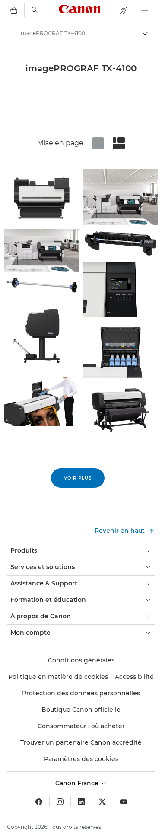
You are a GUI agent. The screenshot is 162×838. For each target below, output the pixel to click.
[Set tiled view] (98, 143)
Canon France (77, 783)
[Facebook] (38, 801)
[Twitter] (102, 801)
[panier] (14, 10)
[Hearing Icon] (123, 10)
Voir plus (78, 478)
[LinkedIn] (81, 801)
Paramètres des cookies (81, 759)
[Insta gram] (60, 801)
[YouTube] (123, 801)
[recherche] (35, 10)
